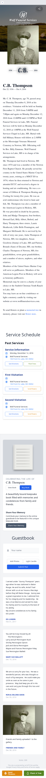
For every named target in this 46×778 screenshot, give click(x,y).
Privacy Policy (16, 767)
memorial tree (32, 309)
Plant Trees (32, 364)
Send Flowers (32, 389)
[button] (23, 720)
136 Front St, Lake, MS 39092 (21, 359)
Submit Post (23, 567)
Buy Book (25, 487)
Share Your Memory (16, 525)
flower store (31, 313)
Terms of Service (29, 767)
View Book (12, 487)
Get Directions (14, 364)
